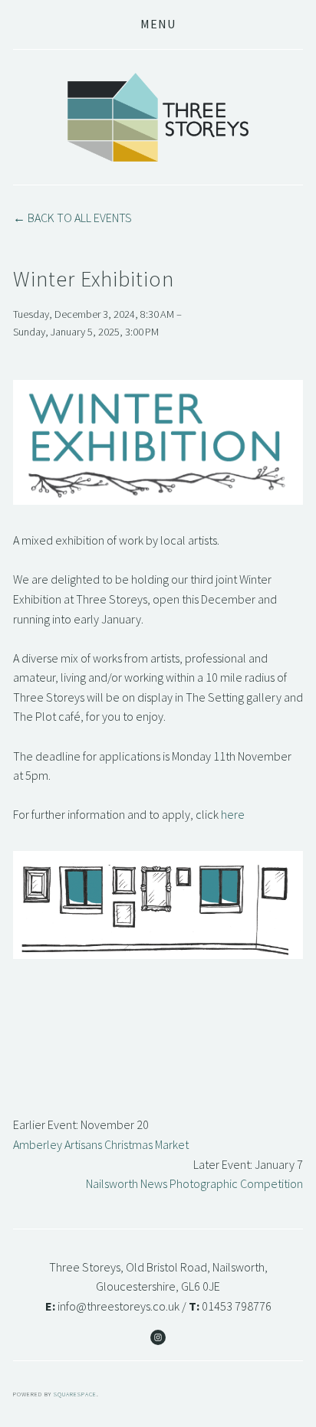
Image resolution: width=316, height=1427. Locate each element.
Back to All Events (80, 217)
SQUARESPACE (75, 1394)
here (233, 814)
